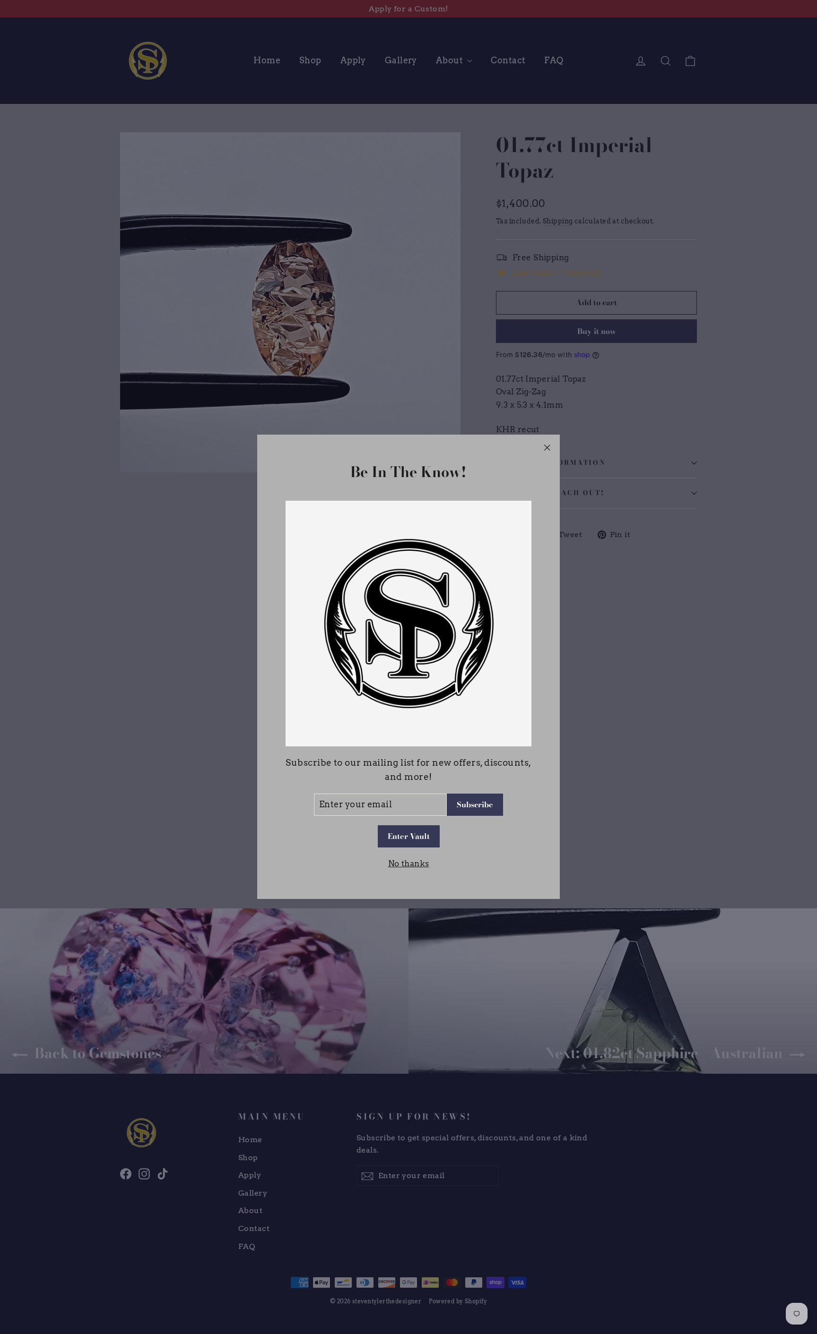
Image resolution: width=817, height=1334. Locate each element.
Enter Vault (409, 836)
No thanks (408, 863)
